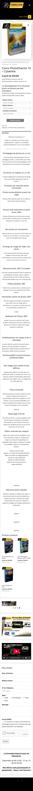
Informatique (16, 698)
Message (5, 705)
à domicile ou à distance (10, 111)
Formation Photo (11, 62)
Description (5, 133)
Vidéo (6, 698)
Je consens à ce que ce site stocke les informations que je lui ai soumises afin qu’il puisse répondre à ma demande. (16, 724)
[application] (16, 651)
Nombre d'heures (8, 105)
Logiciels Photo (21, 62)
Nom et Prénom (8, 673)
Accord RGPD (7, 719)
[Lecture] (4, 658)
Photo (27, 698)
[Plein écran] (29, 658)
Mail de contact (7, 681)
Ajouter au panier (15, 120)
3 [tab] (17, 607)
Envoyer (5, 741)
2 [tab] (15, 607)
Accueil (4, 62)
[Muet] (26, 658)
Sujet (4, 695)
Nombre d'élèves (7, 100)
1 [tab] (13, 607)
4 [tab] (19, 607)
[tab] (16, 133)
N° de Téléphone (7, 688)
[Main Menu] (29, 5)
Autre (6, 700)
